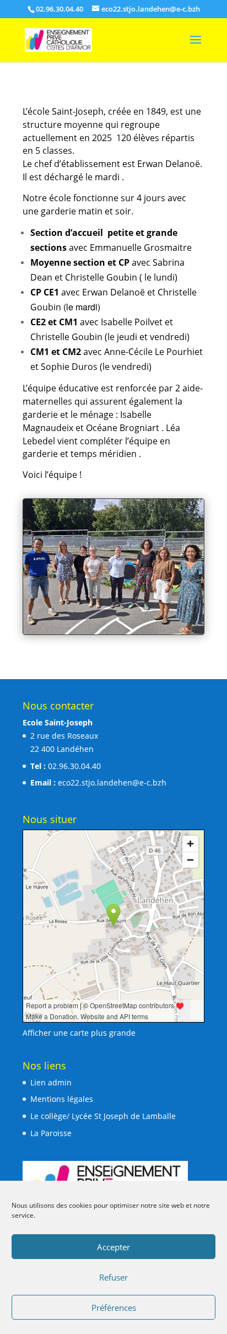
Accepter (113, 1246)
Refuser (113, 1277)
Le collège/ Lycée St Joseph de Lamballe (103, 1116)
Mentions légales (61, 1099)
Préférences (113, 1307)
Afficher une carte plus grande (79, 1033)
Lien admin (51, 1082)
